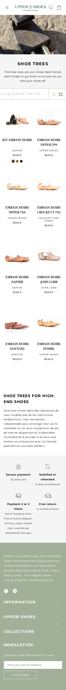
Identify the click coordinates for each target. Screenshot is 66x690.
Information (20, 602)
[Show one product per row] (54, 94)
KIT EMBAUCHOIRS (17, 140)
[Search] (50, 7)
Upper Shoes (20, 617)
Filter (6, 94)
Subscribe (20, 675)
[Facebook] (6, 591)
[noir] (21, 161)
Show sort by (28, 94)
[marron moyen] (17, 161)
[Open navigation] (7, 7)
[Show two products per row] (61, 94)
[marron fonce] (13, 161)
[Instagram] (15, 591)
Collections (19, 631)
